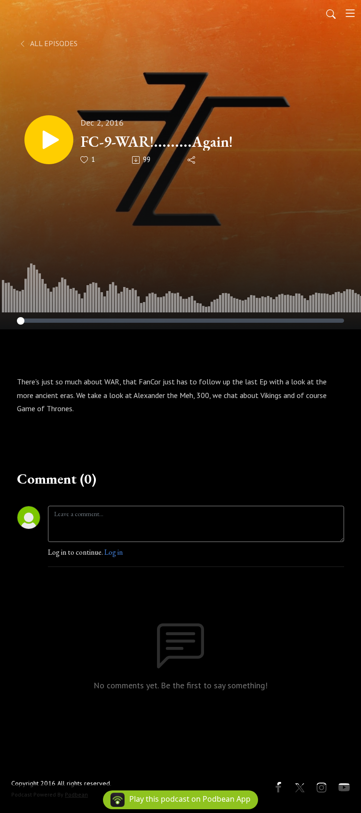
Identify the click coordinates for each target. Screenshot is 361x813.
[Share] (192, 160)
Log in (113, 552)
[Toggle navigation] (350, 13)
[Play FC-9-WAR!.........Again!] (48, 139)
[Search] (330, 13)
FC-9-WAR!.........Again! (156, 142)
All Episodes (53, 43)
